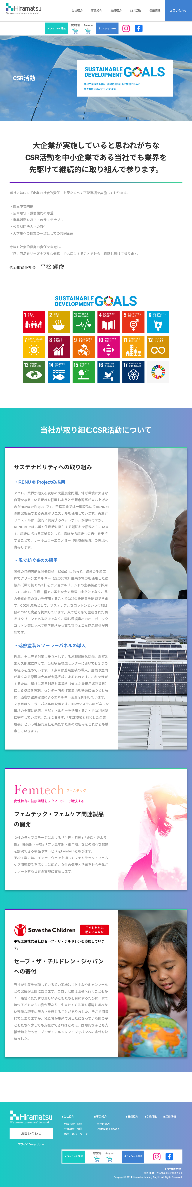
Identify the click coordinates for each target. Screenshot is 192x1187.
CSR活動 (135, 10)
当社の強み (103, 1123)
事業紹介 (96, 10)
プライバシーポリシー (31, 1144)
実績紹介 (116, 10)
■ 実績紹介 (132, 1116)
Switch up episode (108, 1128)
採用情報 (154, 10)
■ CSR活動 (151, 1116)
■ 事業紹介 (100, 1116)
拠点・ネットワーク (76, 1134)
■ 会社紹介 (68, 1116)
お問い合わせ (178, 10)
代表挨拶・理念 (73, 1123)
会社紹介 (77, 10)
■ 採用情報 (169, 1116)
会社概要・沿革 (73, 1128)
